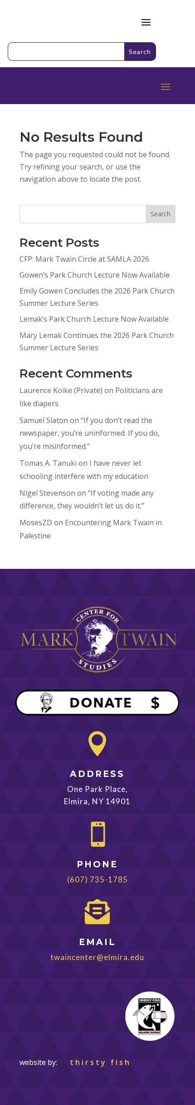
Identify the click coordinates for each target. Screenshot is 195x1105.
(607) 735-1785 (97, 879)
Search (161, 213)
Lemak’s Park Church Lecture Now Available (94, 319)
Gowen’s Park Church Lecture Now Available (95, 275)
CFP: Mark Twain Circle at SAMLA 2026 (84, 259)
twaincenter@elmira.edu (97, 957)
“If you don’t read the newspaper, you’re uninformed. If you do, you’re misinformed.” (90, 433)
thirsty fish (95, 1062)
